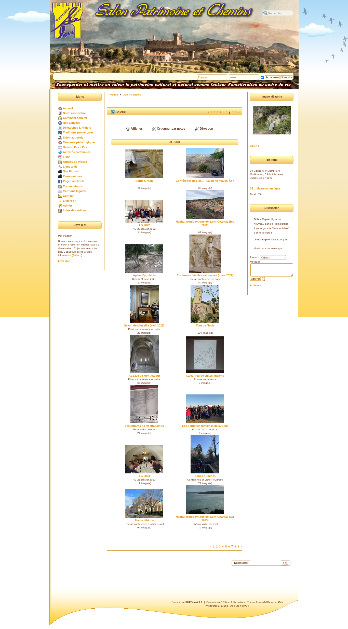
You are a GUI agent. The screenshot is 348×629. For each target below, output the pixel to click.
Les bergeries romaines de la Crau (205, 425)
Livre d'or (69, 200)
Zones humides (205, 475)
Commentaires (73, 186)
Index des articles (74, 210)
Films (66, 156)
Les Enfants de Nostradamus (144, 425)
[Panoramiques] (60, 176)
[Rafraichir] (263, 278)
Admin (67, 205)
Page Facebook (73, 181)
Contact (68, 195)
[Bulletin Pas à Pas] (60, 147)
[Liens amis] (60, 166)
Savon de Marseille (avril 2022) (144, 325)
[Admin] (60, 205)
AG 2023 (144, 475)
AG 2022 (144, 225)
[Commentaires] (60, 186)
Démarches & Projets (77, 127)
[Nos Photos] (60, 171)
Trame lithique (144, 520)
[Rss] (113, 112)
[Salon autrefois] (60, 137)
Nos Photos (71, 171)
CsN (280, 602)
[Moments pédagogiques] (60, 142)
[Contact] (60, 195)
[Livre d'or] (60, 200)
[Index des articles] (60, 210)
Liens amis (70, 166)
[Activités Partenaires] (60, 152)
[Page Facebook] (60, 181)
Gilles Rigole (262, 219)
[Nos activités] (60, 122)
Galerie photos (132, 94)
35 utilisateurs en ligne (265, 188)
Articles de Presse (75, 161)
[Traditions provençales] (60, 132)
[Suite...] (77, 255)
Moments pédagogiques (79, 142)
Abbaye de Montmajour (144, 375)
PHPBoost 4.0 (194, 602)
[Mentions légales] (60, 191)
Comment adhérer (75, 117)
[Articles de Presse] (60, 161)
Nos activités (71, 122)
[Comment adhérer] (60, 117)
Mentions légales (74, 191)
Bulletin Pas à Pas (75, 147)
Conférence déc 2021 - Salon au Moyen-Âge (205, 180)
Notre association (75, 113)
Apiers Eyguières (144, 275)
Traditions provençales (78, 132)
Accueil (68, 108)
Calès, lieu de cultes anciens (205, 375)
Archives (255, 285)
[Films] (60, 156)
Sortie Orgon (144, 180)
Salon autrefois (73, 137)
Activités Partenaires (76, 152)
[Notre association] (60, 113)
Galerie (254, 145)
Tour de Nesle (205, 325)
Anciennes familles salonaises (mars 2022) (205, 275)
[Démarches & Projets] (60, 127)
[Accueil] (60, 108)
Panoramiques (72, 176)
